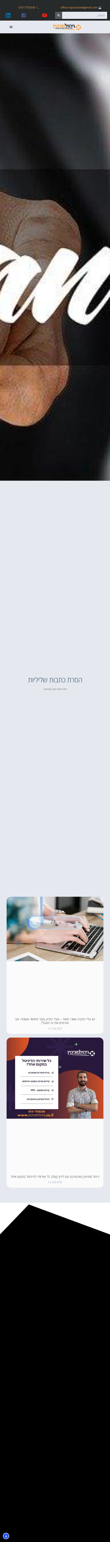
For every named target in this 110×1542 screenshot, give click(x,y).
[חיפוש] (58, 15)
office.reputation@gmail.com (79, 7)
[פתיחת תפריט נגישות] (6, 1536)
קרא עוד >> (55, 1028)
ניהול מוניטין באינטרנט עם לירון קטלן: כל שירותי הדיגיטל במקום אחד (55, 1176)
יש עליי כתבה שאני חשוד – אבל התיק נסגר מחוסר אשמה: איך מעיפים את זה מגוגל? (55, 1021)
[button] (11, 27)
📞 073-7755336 (29, 7)
